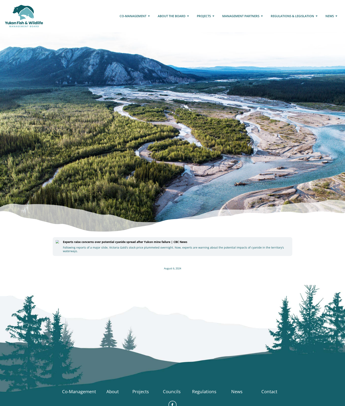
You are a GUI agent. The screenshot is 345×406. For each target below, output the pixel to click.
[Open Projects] (213, 16)
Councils (171, 391)
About (112, 391)
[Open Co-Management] (148, 16)
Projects (140, 391)
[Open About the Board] (187, 16)
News (236, 391)
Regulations (204, 391)
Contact (269, 391)
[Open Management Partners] (261, 16)
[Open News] (336, 16)
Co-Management (79, 391)
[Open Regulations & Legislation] (316, 16)
